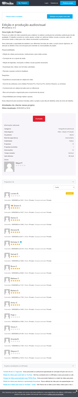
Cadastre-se (54, 3)
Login (46, 3)
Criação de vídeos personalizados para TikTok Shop (19, 378)
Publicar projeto (68, 3)
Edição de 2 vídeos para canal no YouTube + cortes (19, 384)
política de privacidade (55, 394)
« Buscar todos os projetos (13, 16)
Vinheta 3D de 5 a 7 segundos (12, 372)
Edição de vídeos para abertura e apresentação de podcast (21, 381)
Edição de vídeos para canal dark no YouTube (17, 375)
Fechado (39, 119)
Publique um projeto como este (60, 16)
